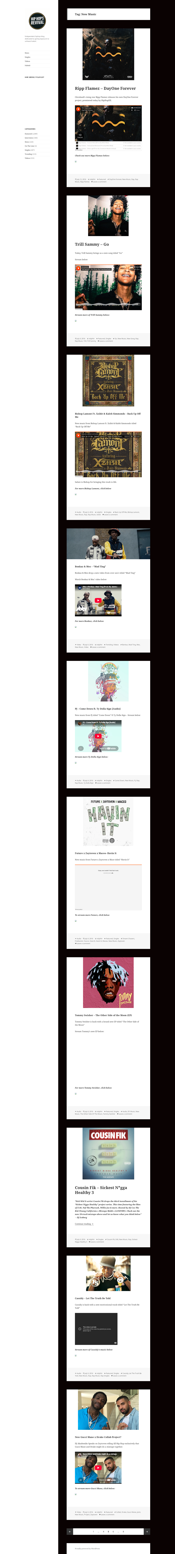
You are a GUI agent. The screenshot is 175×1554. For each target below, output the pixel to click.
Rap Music (79, 341)
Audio (79, 512)
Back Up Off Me (121, 512)
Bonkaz (125, 645)
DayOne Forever (115, 179)
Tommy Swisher (109, 1114)
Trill (85, 341)
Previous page (70, 1531)
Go (116, 338)
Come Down (119, 780)
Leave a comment (99, 182)
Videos (27, 61)
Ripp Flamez (85, 182)
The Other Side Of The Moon (91, 1114)
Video (79, 645)
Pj (135, 780)
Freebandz (79, 941)
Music (132, 1111)
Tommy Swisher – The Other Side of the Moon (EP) (103, 1015)
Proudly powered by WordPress (87, 1549)
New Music (126, 179)
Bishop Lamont (133, 512)
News (27, 53)
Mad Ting (132, 645)
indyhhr (93, 179)
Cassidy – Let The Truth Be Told (92, 1298)
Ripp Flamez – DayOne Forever (105, 88)
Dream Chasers (128, 938)
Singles (27, 57)
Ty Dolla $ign (88, 783)
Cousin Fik (111, 1239)
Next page (147, 1531)
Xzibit (99, 514)
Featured (28, 134)
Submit (27, 65)
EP (129, 1111)
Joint (138, 1512)
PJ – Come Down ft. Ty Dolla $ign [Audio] (98, 708)
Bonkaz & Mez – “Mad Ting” (90, 566)
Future (86, 941)
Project (87, 1514)
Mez (138, 645)
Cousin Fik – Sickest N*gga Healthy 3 (101, 1190)
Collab (118, 1512)
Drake (124, 1512)
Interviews (29, 138)
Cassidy (125, 1373)
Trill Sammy (91, 341)
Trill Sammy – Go (92, 244)
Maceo (105, 941)
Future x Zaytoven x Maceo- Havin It (95, 853)
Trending (28, 154)
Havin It (99, 941)
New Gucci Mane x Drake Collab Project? (98, 1437)
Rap (132, 179)
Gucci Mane (131, 1512)
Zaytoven (121, 941)
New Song (131, 338)
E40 (117, 1239)
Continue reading (84, 1224)
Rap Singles (105, 1376)
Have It (92, 941)
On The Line (29, 146)
